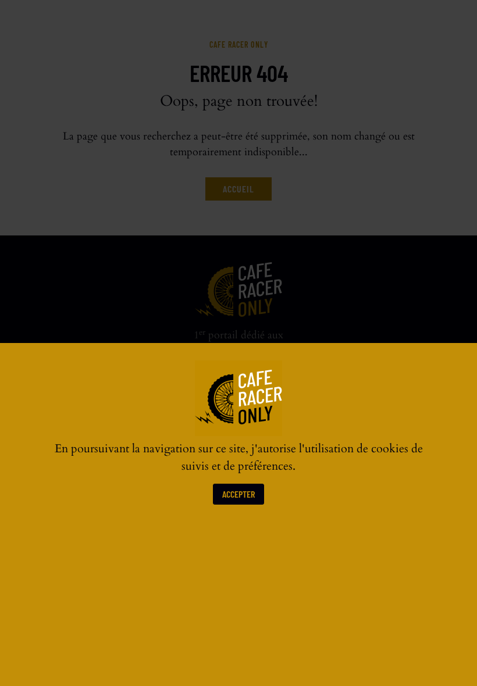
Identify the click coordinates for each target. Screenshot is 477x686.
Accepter (238, 493)
